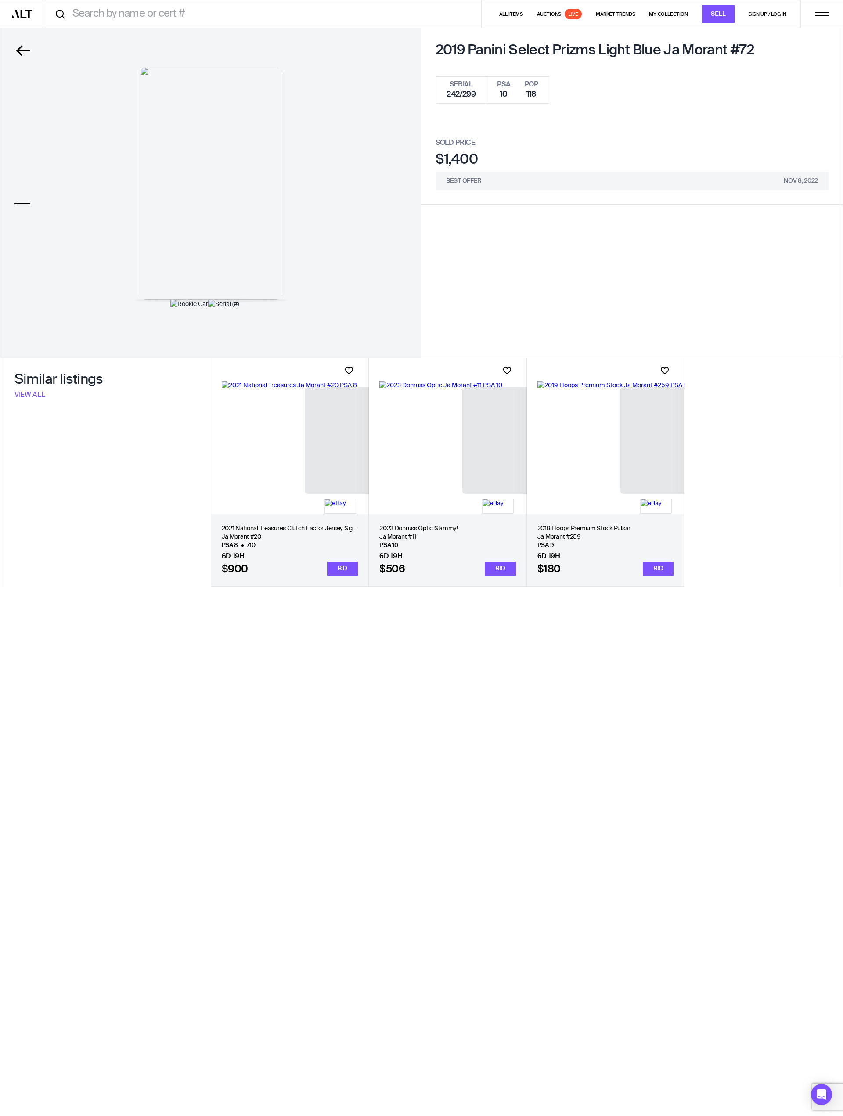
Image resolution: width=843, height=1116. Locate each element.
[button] (821, 1094)
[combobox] (265, 13)
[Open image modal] (211, 183)
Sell (718, 14)
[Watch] (349, 370)
